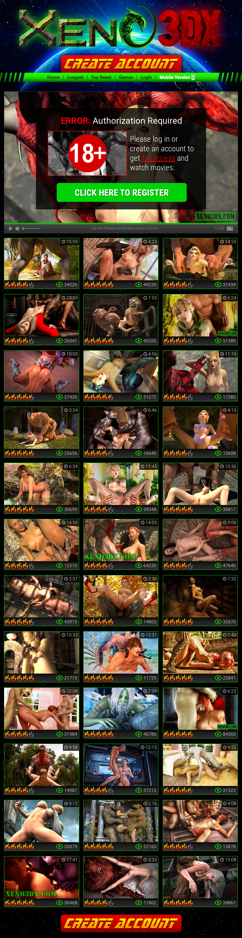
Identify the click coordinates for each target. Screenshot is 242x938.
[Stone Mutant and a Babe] (41, 821)
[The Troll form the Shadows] (200, 596)
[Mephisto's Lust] (41, 765)
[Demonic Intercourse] (121, 259)
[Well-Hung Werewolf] (41, 259)
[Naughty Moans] (41, 877)
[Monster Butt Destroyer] (200, 259)
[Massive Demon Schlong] (200, 372)
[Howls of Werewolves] (121, 428)
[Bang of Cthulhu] (200, 540)
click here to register (122, 192)
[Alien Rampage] (200, 821)
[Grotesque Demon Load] (121, 540)
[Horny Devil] (121, 372)
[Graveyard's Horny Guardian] (41, 653)
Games (126, 77)
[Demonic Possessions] (121, 877)
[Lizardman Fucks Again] (200, 653)
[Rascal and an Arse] (200, 765)
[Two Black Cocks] (200, 877)
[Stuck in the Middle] (121, 821)
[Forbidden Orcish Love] (121, 484)
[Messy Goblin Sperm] (200, 484)
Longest (75, 77)
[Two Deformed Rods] (121, 315)
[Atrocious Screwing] (41, 428)
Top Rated (101, 77)
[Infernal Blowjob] (200, 709)
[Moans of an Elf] (200, 315)
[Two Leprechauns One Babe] (41, 709)
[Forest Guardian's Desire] (41, 484)
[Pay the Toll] (41, 540)
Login (146, 77)
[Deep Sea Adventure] (121, 653)
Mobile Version (175, 77)
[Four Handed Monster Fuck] (200, 428)
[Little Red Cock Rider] (121, 596)
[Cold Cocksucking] (121, 709)
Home (53, 77)
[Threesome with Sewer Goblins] (41, 596)
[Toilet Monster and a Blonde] (41, 315)
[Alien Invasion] (121, 765)
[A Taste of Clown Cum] (41, 372)
